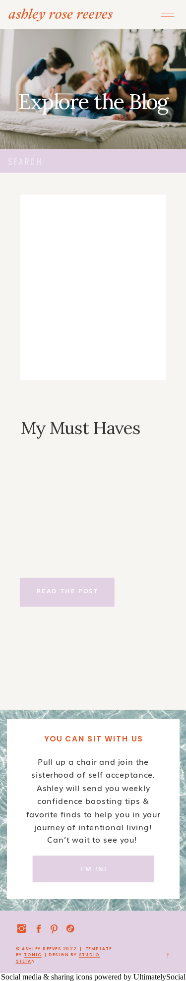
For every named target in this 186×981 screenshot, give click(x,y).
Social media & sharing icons (47, 977)
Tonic (33, 955)
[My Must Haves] (93, 287)
